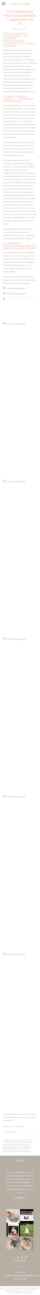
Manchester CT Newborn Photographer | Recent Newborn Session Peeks (17, 1149)
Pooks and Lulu (24, 1114)
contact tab (25, 255)
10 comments (13, 1127)
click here (27, 265)
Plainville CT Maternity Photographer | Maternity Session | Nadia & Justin (18, 1142)
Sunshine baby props (23, 1117)
